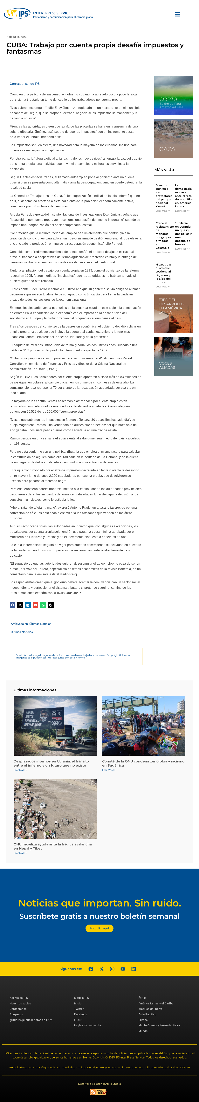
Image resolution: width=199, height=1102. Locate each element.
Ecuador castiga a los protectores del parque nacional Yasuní (164, 195)
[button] (12, 605)
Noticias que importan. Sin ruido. (99, 903)
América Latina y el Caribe (156, 1003)
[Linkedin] (133, 969)
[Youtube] (123, 969)
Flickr (77, 1020)
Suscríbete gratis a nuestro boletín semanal (99, 916)
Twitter (79, 1008)
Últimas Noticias (40, 624)
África (143, 997)
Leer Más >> (163, 210)
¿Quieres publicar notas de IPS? (31, 1020)
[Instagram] (112, 969)
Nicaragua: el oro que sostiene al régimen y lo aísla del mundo (163, 273)
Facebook (80, 1014)
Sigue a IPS (81, 997)
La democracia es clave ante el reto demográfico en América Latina (184, 195)
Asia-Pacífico (147, 1014)
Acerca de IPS (19, 997)
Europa (143, 1020)
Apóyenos (16, 1014)
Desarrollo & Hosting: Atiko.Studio (99, 1083)
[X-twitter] (101, 969)
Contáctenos (18, 1008)
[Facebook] (91, 969)
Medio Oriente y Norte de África (160, 1025)
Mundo (143, 1031)
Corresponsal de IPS (25, 84)
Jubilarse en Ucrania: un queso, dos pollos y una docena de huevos (183, 233)
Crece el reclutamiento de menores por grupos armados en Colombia (166, 235)
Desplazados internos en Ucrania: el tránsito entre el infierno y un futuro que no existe (51, 763)
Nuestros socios (20, 1003)
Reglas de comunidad (88, 1025)
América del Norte (151, 1008)
